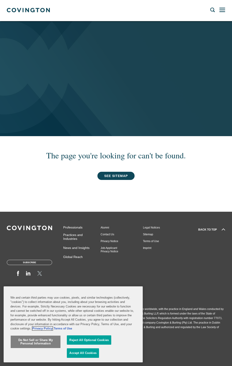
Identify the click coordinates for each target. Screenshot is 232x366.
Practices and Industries (73, 237)
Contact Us (107, 234)
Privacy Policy (42, 328)
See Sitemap (116, 176)
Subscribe (29, 262)
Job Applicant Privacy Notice (109, 249)
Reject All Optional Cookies (89, 340)
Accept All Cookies (82, 353)
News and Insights (76, 248)
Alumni (105, 227)
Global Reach (73, 257)
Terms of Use (151, 241)
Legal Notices (151, 227)
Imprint (147, 248)
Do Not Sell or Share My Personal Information (35, 341)
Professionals (72, 227)
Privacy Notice (109, 241)
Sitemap (148, 234)
